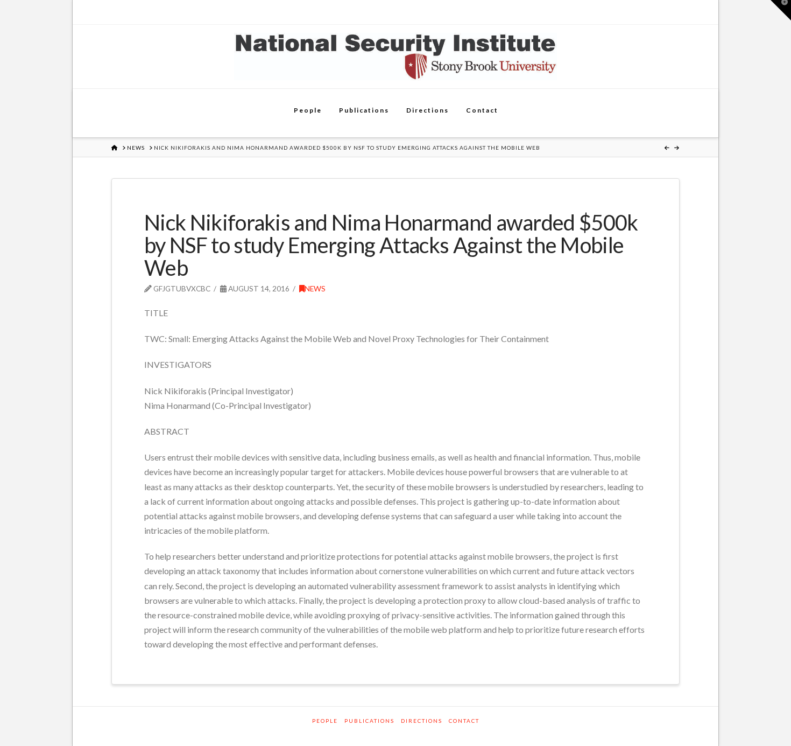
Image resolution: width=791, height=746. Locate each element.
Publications (369, 720)
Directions (421, 720)
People (325, 720)
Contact (464, 720)
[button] (781, 10)
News (315, 288)
